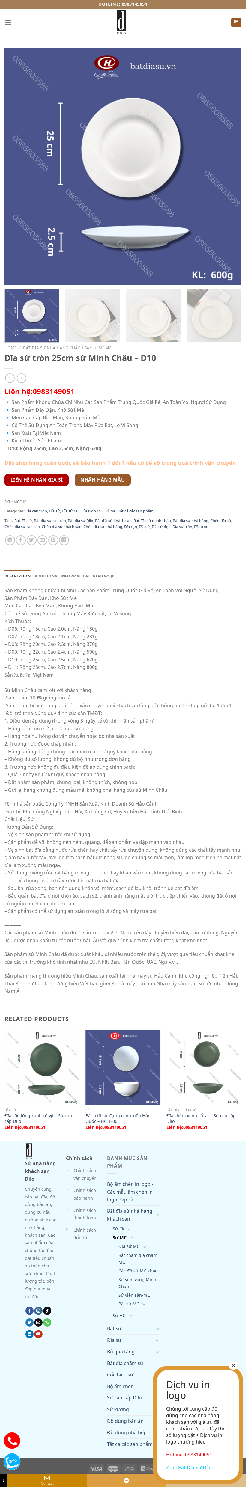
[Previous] (4, 1085)
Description (17, 576)
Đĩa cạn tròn (36, 511)
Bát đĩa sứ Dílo (80, 520)
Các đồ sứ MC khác (137, 1271)
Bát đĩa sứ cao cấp (50, 520)
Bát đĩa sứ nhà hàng (190, 520)
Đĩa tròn (201, 526)
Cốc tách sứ (120, 1374)
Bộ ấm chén (120, 1386)
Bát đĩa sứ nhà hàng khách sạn (57, 348)
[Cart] (236, 23)
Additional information (62, 576)
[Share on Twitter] (32, 540)
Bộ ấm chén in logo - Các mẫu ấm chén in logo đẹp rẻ (130, 1192)
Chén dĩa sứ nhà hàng (102, 526)
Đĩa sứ (54, 511)
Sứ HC (119, 1315)
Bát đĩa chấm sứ (125, 1363)
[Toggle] (157, 1215)
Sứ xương (118, 1409)
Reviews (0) (104, 576)
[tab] (17, 576)
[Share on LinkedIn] (64, 540)
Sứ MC (105, 348)
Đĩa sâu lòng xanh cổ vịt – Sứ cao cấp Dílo (38, 1118)
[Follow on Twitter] (30, 1322)
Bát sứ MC (128, 1304)
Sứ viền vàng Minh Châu (137, 1283)
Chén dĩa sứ (220, 520)
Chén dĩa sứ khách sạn (62, 526)
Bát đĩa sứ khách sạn (113, 520)
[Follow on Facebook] (30, 1311)
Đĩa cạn (130, 526)
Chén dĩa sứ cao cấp (22, 526)
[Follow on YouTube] (38, 1334)
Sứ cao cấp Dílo (124, 1397)
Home (10, 348)
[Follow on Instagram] (38, 1311)
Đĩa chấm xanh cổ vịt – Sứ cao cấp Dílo (201, 1118)
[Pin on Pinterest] (53, 540)
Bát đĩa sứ (23, 520)
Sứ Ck (118, 1229)
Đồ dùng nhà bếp (127, 1432)
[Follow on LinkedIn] (30, 1334)
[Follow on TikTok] (47, 1311)
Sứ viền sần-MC (134, 1295)
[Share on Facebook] (21, 540)
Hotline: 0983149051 (122, 4)
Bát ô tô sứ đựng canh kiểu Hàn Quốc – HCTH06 (118, 1118)
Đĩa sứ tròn (182, 526)
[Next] (232, 316)
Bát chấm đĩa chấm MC (137, 1258)
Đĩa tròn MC (92, 511)
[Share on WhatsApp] (10, 540)
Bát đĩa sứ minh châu (152, 520)
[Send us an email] (38, 1322)
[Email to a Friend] (42, 540)
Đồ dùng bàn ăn (125, 1421)
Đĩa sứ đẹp (161, 526)
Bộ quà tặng (121, 1351)
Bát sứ (114, 1328)
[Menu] (8, 22)
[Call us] (47, 1322)
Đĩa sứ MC (71, 511)
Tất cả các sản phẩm (136, 511)
